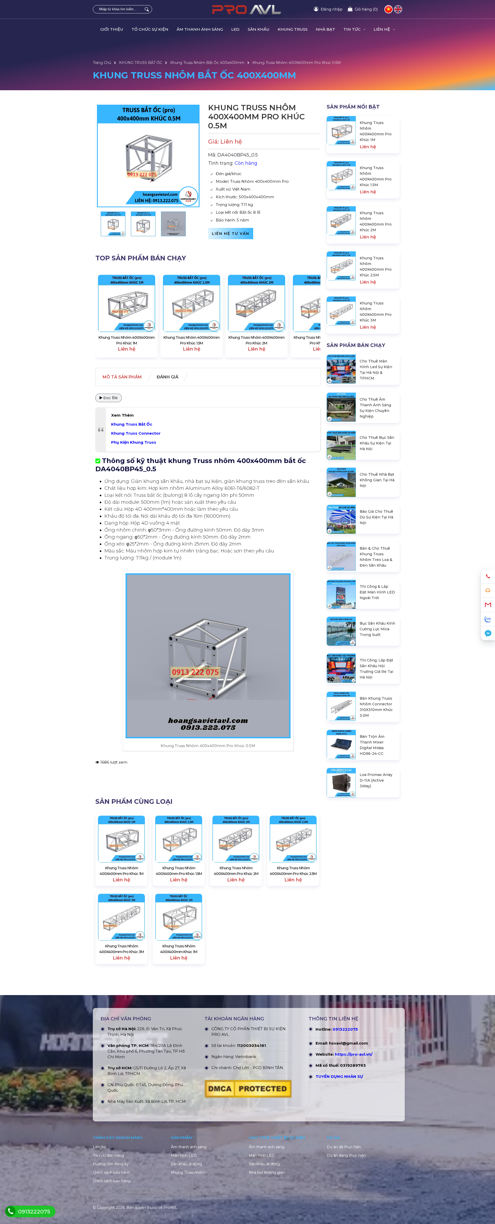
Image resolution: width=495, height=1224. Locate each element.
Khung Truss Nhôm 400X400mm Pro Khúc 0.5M (296, 62)
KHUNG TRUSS (293, 29)
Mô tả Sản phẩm (122, 377)
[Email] (488, 605)
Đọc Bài (110, 397)
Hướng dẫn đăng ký (111, 1164)
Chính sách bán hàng (111, 1181)
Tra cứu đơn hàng (108, 1155)
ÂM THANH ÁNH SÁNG (200, 29)
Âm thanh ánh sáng (189, 1147)
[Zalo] (488, 619)
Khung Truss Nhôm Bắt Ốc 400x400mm (207, 62)
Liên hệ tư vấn (230, 233)
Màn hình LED (184, 1155)
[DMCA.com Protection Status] (248, 1090)
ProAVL (170, 1207)
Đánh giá (167, 377)
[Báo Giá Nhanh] (488, 591)
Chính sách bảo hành (111, 1172)
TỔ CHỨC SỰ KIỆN (149, 29)
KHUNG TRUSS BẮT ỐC (140, 62)
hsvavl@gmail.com (348, 1043)
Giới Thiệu (111, 29)
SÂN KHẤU (258, 29)
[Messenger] (488, 633)
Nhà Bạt (325, 29)
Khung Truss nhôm (188, 1172)
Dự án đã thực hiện (344, 1147)
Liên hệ (99, 1147)
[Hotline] (488, 576)
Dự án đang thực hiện (346, 1155)
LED (235, 29)
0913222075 (345, 1029)
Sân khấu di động (186, 1164)
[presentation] (104, 315)
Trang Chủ (102, 62)
